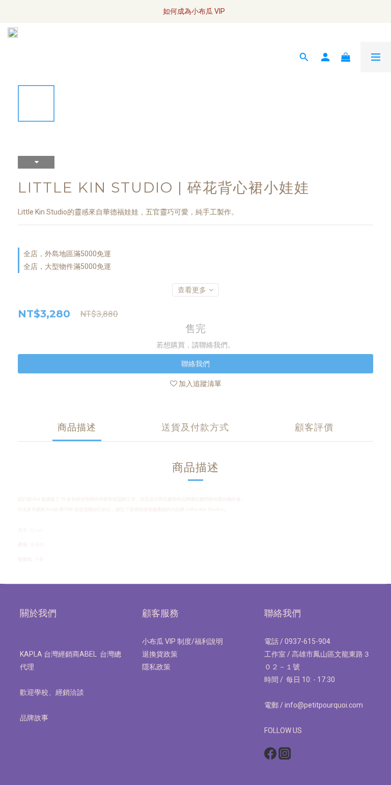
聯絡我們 (195, 364)
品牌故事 (34, 718)
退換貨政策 (160, 654)
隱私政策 (156, 667)
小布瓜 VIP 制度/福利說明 (182, 641)
